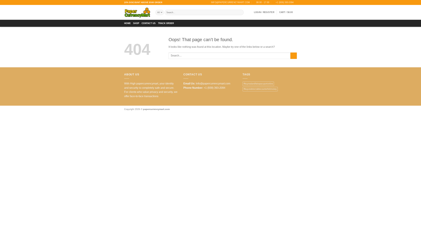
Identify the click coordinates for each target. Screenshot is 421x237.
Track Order (166, 23)
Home (127, 23)
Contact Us (149, 23)
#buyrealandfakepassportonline (258, 83)
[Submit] (240, 12)
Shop (136, 23)
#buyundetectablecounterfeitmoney (260, 89)
